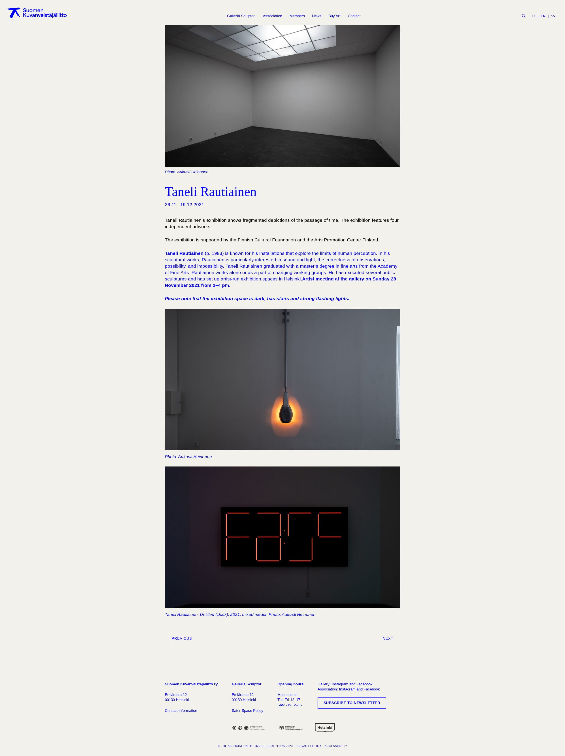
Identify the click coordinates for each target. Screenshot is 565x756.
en (543, 16)
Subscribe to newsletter (352, 703)
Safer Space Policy (247, 711)
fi (533, 16)
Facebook (364, 684)
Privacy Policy (308, 746)
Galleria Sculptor (241, 16)
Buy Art (334, 16)
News (316, 16)
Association (272, 16)
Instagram (340, 684)
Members (297, 16)
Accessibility (336, 746)
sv (553, 16)
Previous (182, 638)
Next (388, 638)
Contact (354, 16)
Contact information (181, 711)
